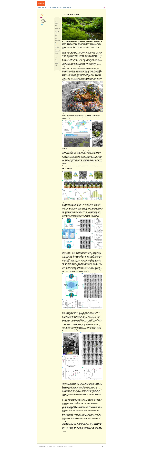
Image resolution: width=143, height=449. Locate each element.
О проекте (40, 446)
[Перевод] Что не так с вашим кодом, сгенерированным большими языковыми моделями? (57, 64)
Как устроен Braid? (57, 60)
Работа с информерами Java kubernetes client (57, 32)
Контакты (65, 446)
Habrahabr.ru (65, 431)
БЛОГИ (43, 17)
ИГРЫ (46, 7)
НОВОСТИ (42, 14)
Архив (47, 446)
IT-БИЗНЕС (49, 7)
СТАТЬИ (41, 15)
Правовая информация (60, 446)
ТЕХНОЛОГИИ (59, 7)
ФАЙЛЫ (41, 24)
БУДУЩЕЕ (69, 7)
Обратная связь (70, 446)
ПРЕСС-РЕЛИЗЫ (43, 26)
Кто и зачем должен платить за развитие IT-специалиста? (57, 47)
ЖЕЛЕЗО (39, 7)
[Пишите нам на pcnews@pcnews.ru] (103, 446)
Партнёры (54, 446)
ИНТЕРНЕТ (54, 7)
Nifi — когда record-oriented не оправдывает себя (57, 35)
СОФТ (43, 7)
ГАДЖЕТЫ (64, 7)
